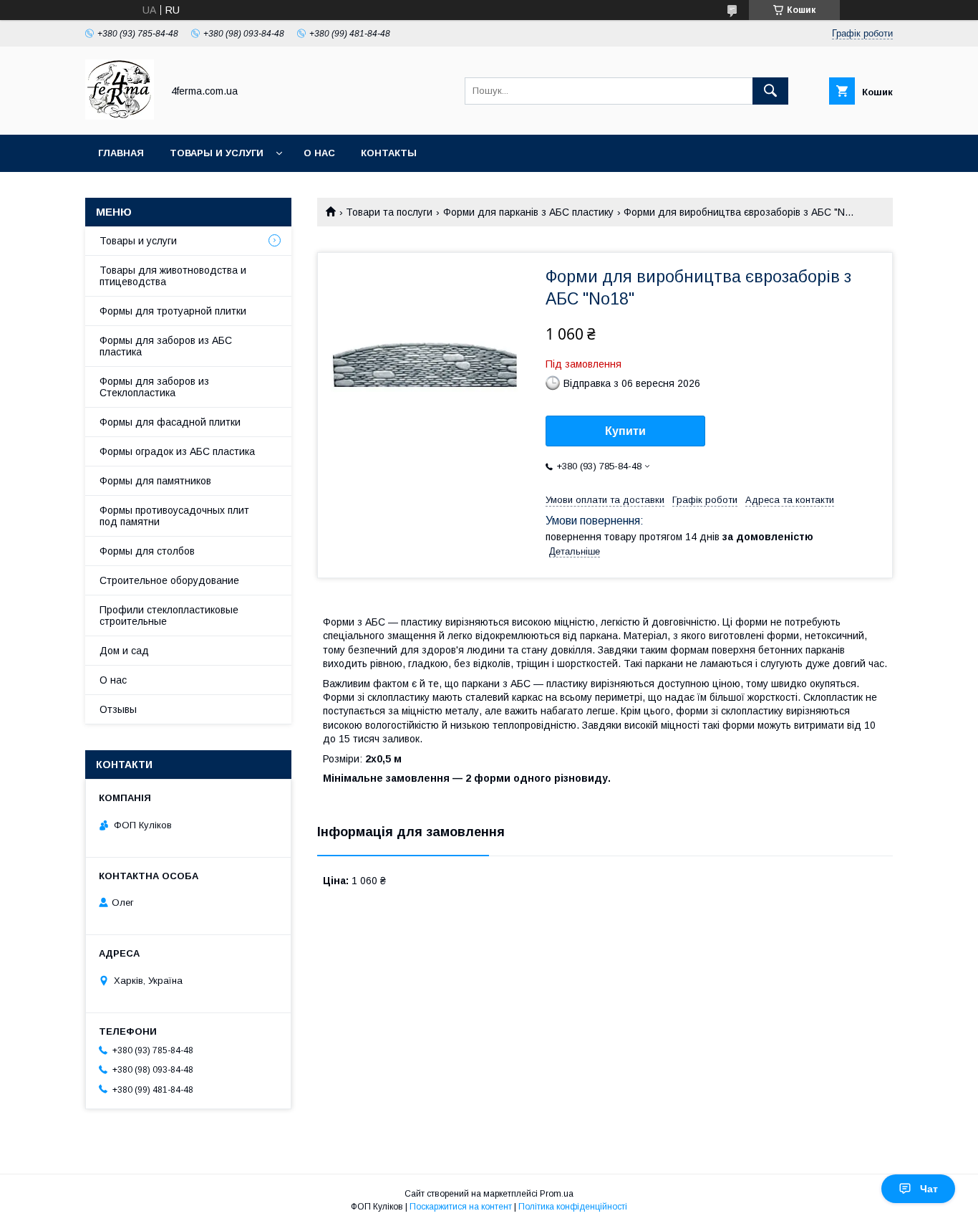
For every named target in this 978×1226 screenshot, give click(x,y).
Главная (121, 153)
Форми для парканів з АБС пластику (528, 212)
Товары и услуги (216, 153)
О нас (319, 153)
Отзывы (118, 709)
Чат (929, 1188)
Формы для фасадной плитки (170, 422)
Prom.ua (556, 1194)
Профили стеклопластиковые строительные (169, 615)
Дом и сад (124, 650)
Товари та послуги (389, 212)
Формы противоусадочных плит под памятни (174, 515)
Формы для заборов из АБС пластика (166, 346)
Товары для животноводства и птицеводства (173, 275)
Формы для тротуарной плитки (173, 311)
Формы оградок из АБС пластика (177, 451)
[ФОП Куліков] (119, 116)
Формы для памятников (155, 481)
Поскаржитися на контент (461, 1207)
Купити (625, 431)
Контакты (389, 153)
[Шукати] (770, 91)
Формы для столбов (147, 551)
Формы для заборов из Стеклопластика (154, 386)
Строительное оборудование (169, 580)
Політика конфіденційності (572, 1207)
